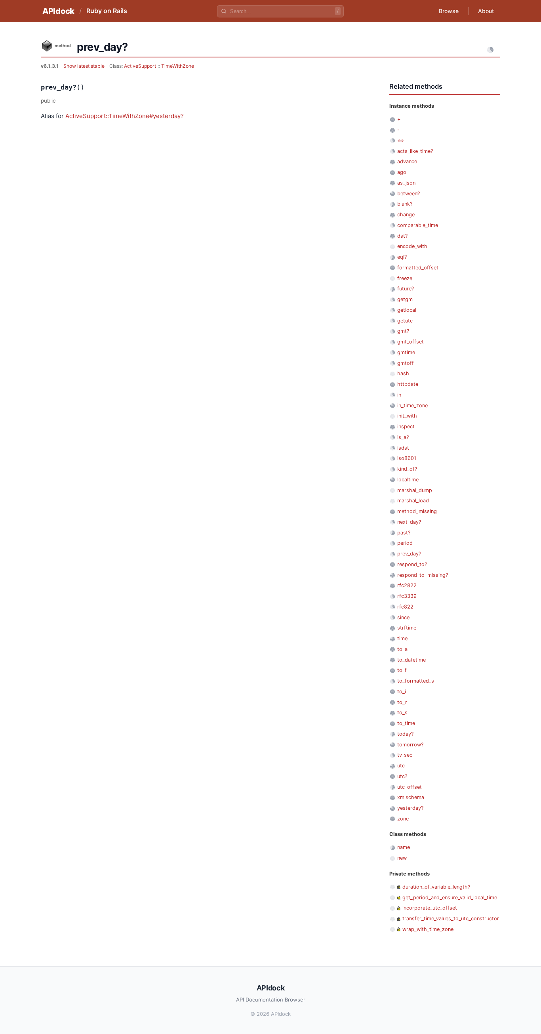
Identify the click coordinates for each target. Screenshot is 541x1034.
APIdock (58, 11)
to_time (406, 723)
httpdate (407, 384)
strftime (406, 628)
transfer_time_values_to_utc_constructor (450, 918)
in (399, 395)
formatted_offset (417, 268)
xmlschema (410, 797)
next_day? (409, 522)
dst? (402, 236)
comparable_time (417, 225)
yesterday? (410, 808)
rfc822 (405, 607)
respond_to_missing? (422, 575)
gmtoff (405, 363)
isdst (403, 448)
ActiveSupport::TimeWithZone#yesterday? (124, 116)
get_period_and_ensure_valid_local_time (449, 897)
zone (403, 819)
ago (401, 172)
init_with (407, 416)
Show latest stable (84, 66)
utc (401, 766)
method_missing (417, 511)
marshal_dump (414, 490)
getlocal (406, 310)
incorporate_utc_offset (429, 908)
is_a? (403, 437)
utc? (402, 776)
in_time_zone (412, 405)
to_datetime (411, 660)
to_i (401, 691)
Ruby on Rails (106, 11)
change (406, 214)
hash (403, 373)
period (405, 543)
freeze (404, 278)
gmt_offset (410, 342)
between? (408, 193)
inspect (406, 426)
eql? (402, 257)
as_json (406, 183)
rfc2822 (407, 585)
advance (407, 161)
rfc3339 (407, 596)
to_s (402, 712)
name (403, 847)
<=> (400, 140)
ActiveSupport (140, 66)
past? (403, 533)
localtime (408, 480)
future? (405, 289)
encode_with (412, 246)
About (486, 11)
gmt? (403, 331)
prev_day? (409, 554)
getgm (405, 299)
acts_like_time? (415, 151)
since (403, 617)
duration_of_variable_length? (436, 887)
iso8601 (406, 458)
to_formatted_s (415, 681)
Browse (449, 11)
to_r (402, 702)
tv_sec (404, 755)
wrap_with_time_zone (427, 929)
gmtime (406, 352)
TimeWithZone (177, 66)
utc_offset (409, 787)
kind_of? (407, 469)
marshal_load (413, 501)
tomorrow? (410, 745)
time (402, 638)
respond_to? (412, 564)
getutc (405, 321)
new (402, 858)
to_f (402, 670)
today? (405, 734)
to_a (402, 649)
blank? (404, 204)
